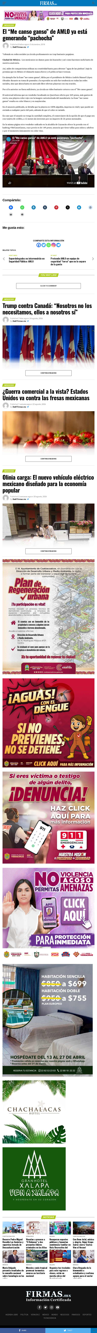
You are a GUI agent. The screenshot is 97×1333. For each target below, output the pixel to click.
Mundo (55, 1315)
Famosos (76, 1315)
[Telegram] (58, 245)
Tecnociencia (49, 1318)
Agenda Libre (12, 1315)
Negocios (64, 1315)
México (45, 1315)
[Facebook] (39, 245)
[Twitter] (43, 245)
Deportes (87, 1315)
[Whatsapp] (48, 245)
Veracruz (35, 1315)
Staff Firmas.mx (19, 47)
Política (24, 1315)
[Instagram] (53, 245)
